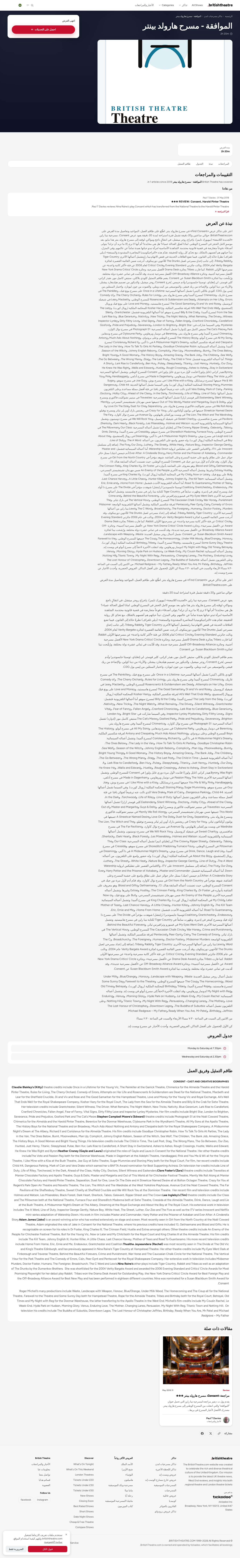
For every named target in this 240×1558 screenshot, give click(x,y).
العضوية (46, 1485)
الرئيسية (228, 16)
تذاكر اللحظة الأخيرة (166, 1469)
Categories (168, 5)
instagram (42, 1499)
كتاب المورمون (125, 1506)
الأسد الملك (127, 1464)
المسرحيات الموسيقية (165, 1485)
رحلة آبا (129, 1495)
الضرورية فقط (16, 1549)
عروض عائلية (169, 1495)
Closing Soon (86, 1501)
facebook (26, 1499)
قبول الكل (48, 1549)
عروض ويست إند (167, 1474)
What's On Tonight (83, 1464)
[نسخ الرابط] (219, 1433)
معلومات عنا (44, 1469)
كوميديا (172, 1501)
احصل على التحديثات (43, 29)
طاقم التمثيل (184, 163)
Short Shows (86, 1511)
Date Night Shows (84, 1516)
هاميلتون (128, 1479)
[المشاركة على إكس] (210, 1433)
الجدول (199, 163)
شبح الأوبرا (127, 1469)
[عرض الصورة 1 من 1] (165, 82)
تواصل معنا (44, 1474)
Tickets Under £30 (83, 1485)
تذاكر (184, 5)
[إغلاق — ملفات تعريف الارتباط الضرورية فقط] (66, 1534)
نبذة (211, 163)
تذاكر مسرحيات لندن (213, 16)
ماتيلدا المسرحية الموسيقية (119, 1501)
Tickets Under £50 (83, 1490)
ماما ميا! (129, 1490)
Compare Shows (84, 1527)
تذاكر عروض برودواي (165, 1511)
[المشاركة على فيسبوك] (202, 1433)
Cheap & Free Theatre (82, 1522)
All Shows (197, 5)
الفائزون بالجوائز (168, 1506)
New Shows (87, 1495)
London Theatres (84, 1474)
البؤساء (129, 1474)
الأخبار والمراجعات (144, 5)
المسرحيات (170, 1490)
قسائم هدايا (44, 1479)
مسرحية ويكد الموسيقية (120, 1485)
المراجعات (223, 163)
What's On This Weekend (80, 1469)
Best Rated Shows (83, 1506)
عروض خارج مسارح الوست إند (160, 1479)
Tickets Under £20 (83, 1479)
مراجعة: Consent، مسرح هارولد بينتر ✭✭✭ (202, 1395)
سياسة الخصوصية (53, 1541)
